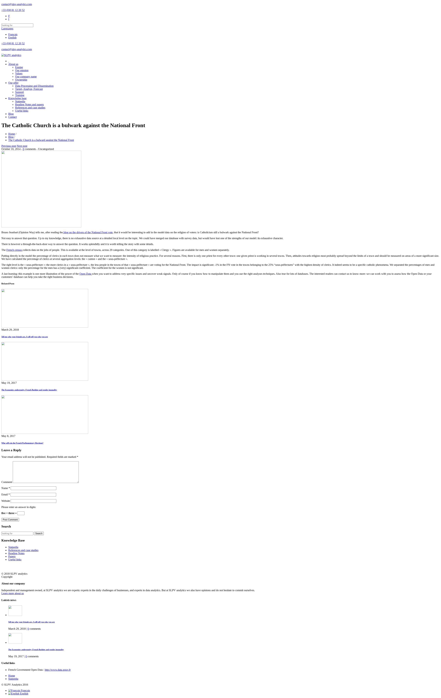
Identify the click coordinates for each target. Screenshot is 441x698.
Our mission (21, 70)
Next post (22, 145)
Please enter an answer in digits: (18, 507)
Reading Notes (16, 553)
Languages (7, 28)
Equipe (19, 67)
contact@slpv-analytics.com (16, 4)
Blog (11, 113)
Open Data (85, 273)
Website (5, 500)
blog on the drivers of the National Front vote (88, 232)
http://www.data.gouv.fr (58, 669)
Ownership (21, 79)
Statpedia (20, 101)
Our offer (13, 82)
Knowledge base (17, 98)
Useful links (21, 110)
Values (18, 73)
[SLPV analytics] (11, 55)
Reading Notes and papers (29, 104)
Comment (6, 482)
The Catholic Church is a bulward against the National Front (41, 140)
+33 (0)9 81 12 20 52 (13, 10)
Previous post (8, 145)
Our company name (26, 76)
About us (13, 64)
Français (12, 34)
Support (19, 92)
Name (5, 488)
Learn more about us (12, 593)
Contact (12, 116)
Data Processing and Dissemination (34, 85)
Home (11, 133)
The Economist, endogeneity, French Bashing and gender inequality (29, 390)
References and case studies (30, 107)
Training (19, 95)
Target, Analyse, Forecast (29, 88)
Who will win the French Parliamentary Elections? (22, 443)
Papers (12, 556)
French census (14, 249)
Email (5, 494)
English (12, 37)
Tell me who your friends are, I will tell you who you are (24, 337)
